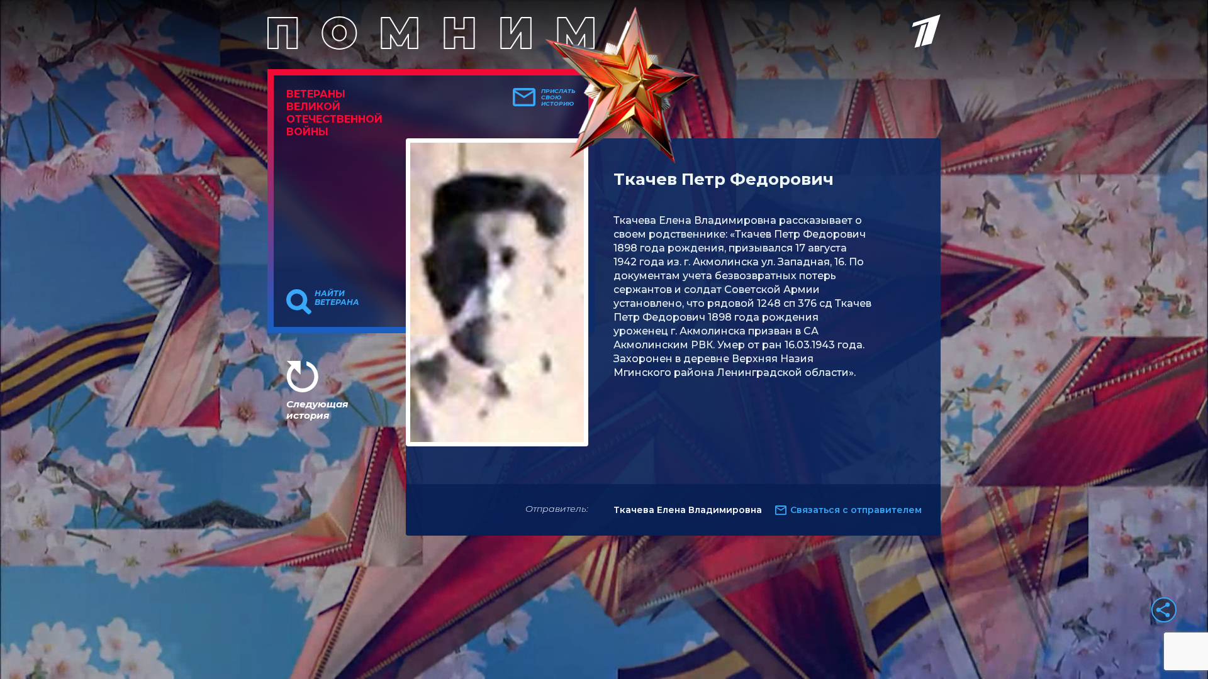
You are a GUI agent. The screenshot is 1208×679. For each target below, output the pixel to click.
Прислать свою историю (558, 97)
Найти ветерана (337, 298)
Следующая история (317, 409)
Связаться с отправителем (856, 510)
